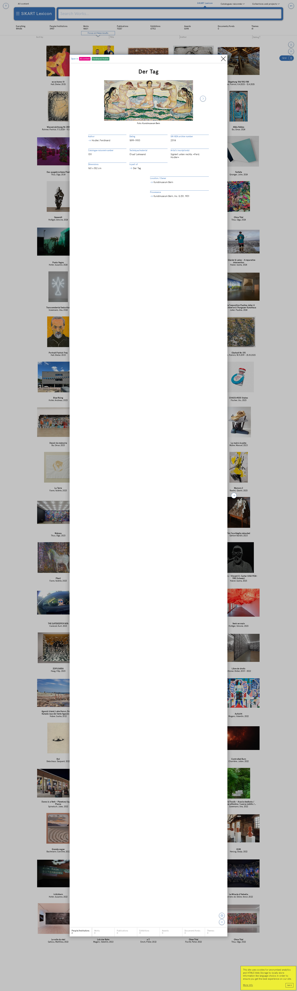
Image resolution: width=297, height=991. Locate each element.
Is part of (133, 164)
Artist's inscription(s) (180, 151)
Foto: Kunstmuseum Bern (148, 123)
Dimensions (93, 164)
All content (85, 59)
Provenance (155, 192)
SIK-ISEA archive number (182, 137)
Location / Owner (158, 178)
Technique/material (138, 151)
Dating (132, 137)
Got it (289, 985)
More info (248, 985)
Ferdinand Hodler (101, 59)
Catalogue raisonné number (100, 151)
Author (91, 137)
